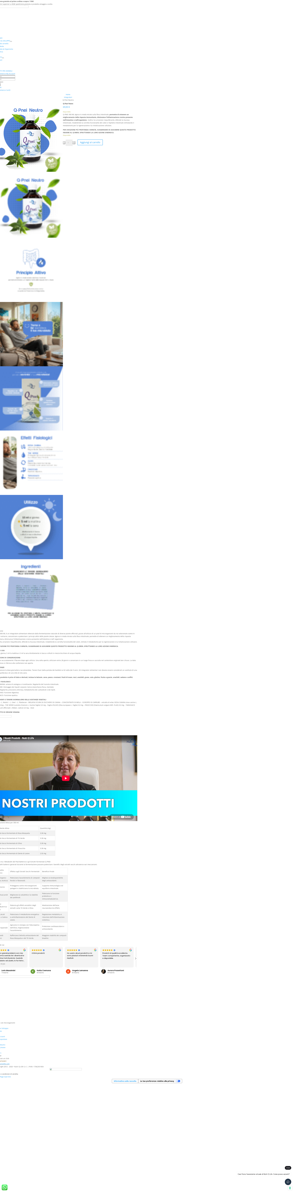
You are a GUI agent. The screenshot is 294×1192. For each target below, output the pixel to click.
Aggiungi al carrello (90, 142)
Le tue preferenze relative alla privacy (157, 1081)
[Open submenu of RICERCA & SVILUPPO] (11, 41)
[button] (135, 958)
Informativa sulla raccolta (125, 1081)
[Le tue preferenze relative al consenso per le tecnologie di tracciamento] (290, 1188)
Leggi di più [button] (108, 964)
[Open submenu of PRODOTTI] (3, 57)
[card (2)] (66, 1070)
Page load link (5, 1077)
